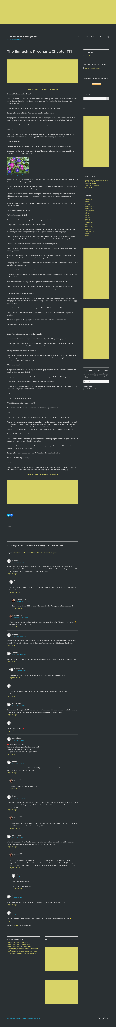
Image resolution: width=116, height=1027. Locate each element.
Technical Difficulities (91, 182)
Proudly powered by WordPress (31, 1018)
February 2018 (89, 222)
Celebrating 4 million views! (92, 185)
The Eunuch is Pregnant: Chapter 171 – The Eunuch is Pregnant (35, 553)
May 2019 (87, 205)
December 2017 (89, 226)
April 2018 (87, 219)
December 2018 (89, 206)
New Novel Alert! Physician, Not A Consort (96, 180)
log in (16, 925)
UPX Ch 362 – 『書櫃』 (14, 943)
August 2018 (88, 212)
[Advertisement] (51, 12)
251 (16, 950)
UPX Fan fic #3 (26, 944)
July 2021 (87, 201)
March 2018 (88, 221)
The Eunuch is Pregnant (22, 36)
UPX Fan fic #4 (27, 946)
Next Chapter (54, 89)
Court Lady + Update (90, 183)
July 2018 (87, 214)
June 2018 (87, 215)
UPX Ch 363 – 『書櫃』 (14, 944)
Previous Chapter (33, 89)
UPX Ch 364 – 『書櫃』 (14, 946)
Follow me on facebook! (94, 64)
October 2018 (88, 208)
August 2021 (88, 199)
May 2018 (87, 217)
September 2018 (89, 210)
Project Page (44, 89)
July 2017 (87, 235)
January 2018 (88, 224)
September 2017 (89, 231)
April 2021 (87, 203)
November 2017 (89, 228)
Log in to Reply (12, 574)
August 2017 (88, 233)
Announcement (89, 187)
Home (80, 37)
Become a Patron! (88, 56)
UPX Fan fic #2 (26, 943)
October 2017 (88, 230)
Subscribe (88, 386)
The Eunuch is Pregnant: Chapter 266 (26, 953)
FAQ (107, 37)
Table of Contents (91, 37)
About (101, 37)
